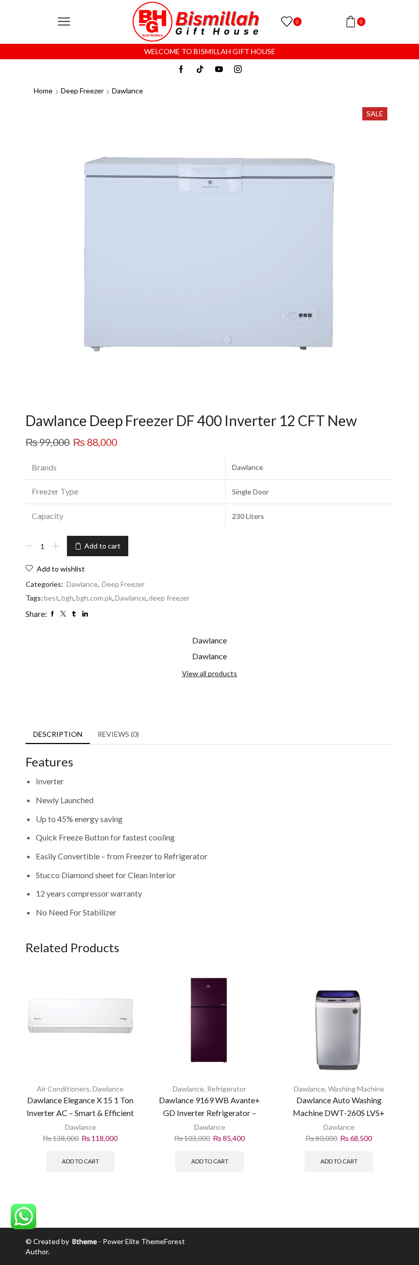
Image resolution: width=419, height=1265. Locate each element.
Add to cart (102, 545)
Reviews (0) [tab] (118, 734)
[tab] (58, 734)
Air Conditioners (63, 1088)
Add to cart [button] (80, 1161)
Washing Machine (356, 1088)
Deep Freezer (82, 90)
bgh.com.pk (94, 597)
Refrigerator (226, 1088)
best (51, 597)
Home (43, 90)
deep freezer (169, 597)
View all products (209, 673)
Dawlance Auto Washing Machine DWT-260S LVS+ (339, 1106)
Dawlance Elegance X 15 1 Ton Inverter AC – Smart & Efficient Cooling (80, 1112)
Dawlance (127, 90)
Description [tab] (57, 734)
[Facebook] (181, 69)
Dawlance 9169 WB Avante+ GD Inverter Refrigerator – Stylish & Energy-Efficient (209, 1112)
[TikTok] (200, 69)
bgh (67, 597)
